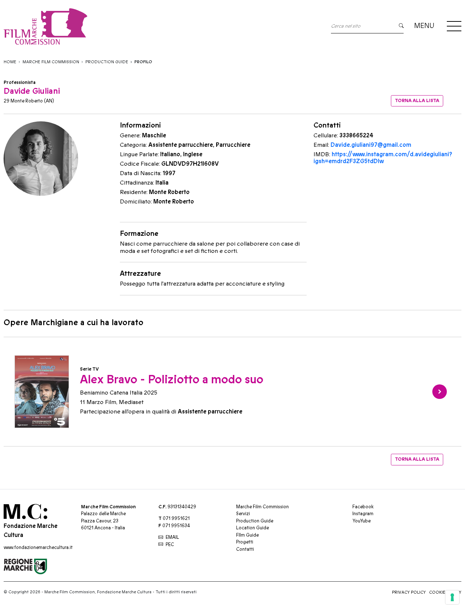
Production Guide (106, 62)
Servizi (243, 513)
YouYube (361, 521)
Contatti (245, 549)
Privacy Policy (409, 592)
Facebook (362, 507)
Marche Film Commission (51, 62)
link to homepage (113, 26)
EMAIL (172, 537)
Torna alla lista (417, 100)
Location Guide (252, 528)
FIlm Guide (247, 535)
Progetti (244, 542)
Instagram (362, 513)
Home (10, 62)
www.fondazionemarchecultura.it (38, 547)
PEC (170, 544)
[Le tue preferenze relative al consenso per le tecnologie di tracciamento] (452, 597)
